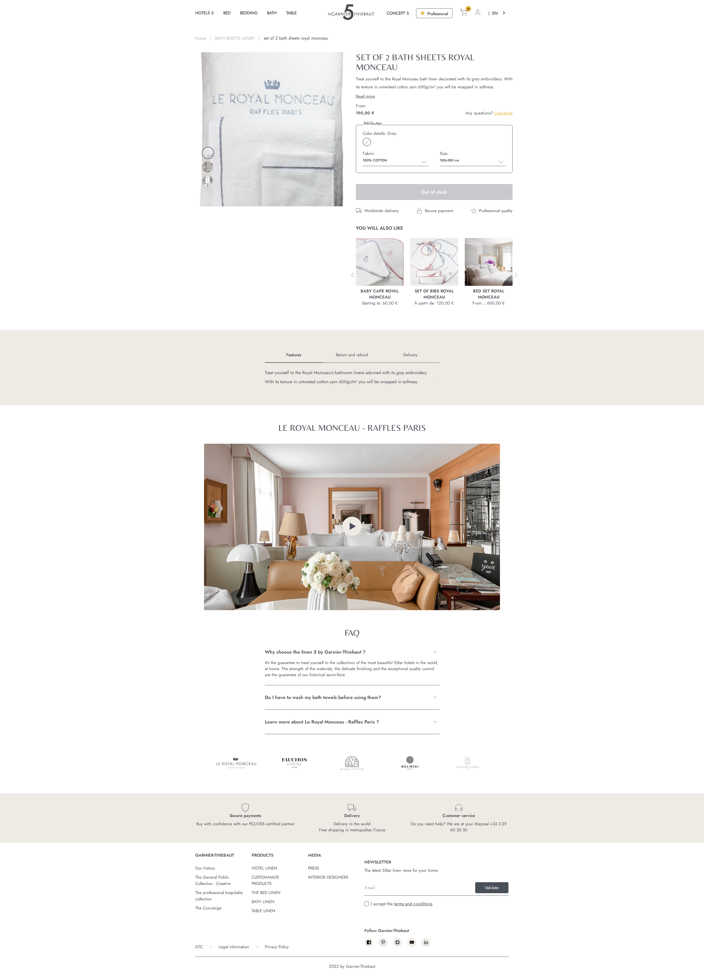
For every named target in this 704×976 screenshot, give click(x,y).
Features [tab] (293, 355)
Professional (437, 14)
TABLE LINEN (263, 911)
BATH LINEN (263, 902)
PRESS (313, 868)
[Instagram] (397, 942)
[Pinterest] (383, 942)
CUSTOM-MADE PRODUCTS (265, 880)
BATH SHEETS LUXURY (235, 38)
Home (200, 38)
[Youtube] (411, 942)
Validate (492, 888)
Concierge (503, 113)
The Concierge (208, 908)
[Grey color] (367, 142)
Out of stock (434, 192)
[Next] (208, 194)
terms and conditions (413, 904)
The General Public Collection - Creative (213, 880)
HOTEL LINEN (264, 868)
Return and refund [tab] (352, 355)
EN (495, 13)
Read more (365, 96)
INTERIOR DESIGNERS (328, 877)
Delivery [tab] (410, 355)
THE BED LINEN (266, 893)
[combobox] (499, 13)
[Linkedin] (426, 942)
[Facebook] (368, 942)
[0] (463, 13)
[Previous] (208, 137)
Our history (205, 868)
